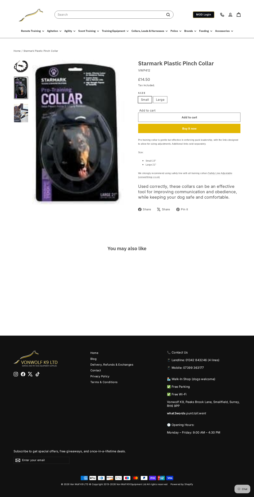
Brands (188, 31)
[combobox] (113, 15)
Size (142, 93)
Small (145, 99)
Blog (93, 359)
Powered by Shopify (182, 484)
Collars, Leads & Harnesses (148, 31)
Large (160, 99)
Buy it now (189, 128)
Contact (95, 370)
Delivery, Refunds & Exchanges (112, 364)
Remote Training (31, 31)
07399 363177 (193, 367)
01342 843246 (196, 360)
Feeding (204, 31)
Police (175, 31)
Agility (68, 31)
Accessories (222, 31)
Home (17, 50)
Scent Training (87, 31)
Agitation (53, 31)
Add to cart (147, 110)
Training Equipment (114, 31)
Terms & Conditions (104, 382)
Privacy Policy (100, 376)
